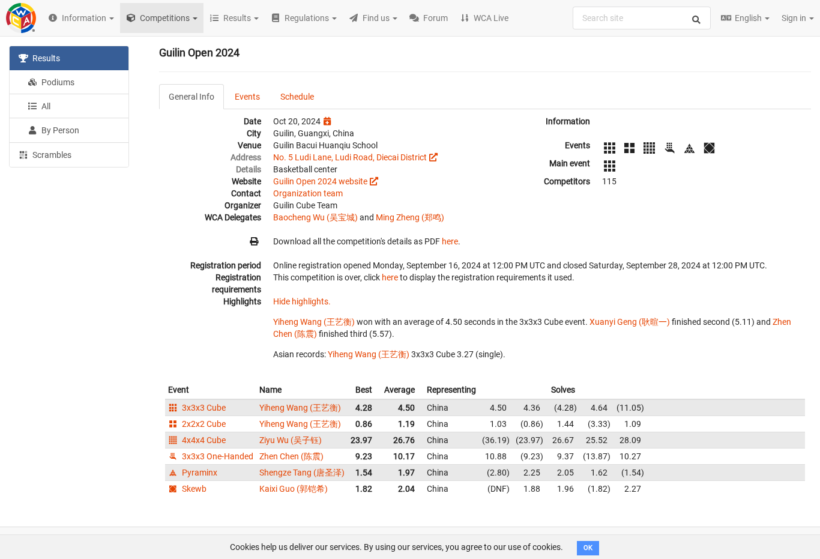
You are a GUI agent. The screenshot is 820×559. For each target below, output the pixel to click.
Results (45, 58)
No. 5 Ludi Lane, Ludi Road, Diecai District (350, 157)
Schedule (297, 96)
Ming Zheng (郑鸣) (410, 217)
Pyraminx (198, 472)
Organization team (308, 193)
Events (247, 96)
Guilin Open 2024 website (320, 181)
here (450, 241)
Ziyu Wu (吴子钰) (290, 440)
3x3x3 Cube (203, 407)
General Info (191, 96)
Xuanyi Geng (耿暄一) (629, 322)
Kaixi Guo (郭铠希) (293, 489)
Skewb (193, 489)
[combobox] (642, 18)
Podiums (57, 82)
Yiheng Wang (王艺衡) (314, 322)
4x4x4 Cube (203, 440)
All (45, 106)
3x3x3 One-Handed (216, 456)
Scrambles (51, 155)
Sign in (795, 18)
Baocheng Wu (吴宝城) (315, 217)
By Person (59, 130)
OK (587, 548)
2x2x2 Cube (203, 424)
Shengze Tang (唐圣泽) (302, 472)
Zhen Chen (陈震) (291, 456)
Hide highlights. (302, 301)
